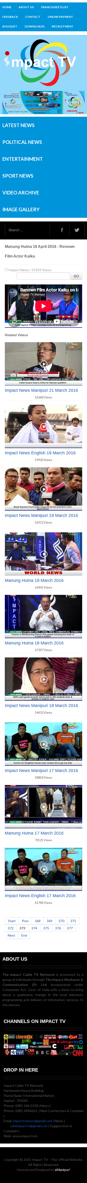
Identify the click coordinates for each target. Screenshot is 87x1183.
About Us (26, 7)
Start (12, 921)
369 (49, 921)
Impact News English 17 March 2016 (40, 895)
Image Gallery (21, 209)
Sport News (17, 176)
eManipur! (62, 1170)
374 (34, 928)
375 (46, 928)
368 (38, 921)
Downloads (34, 26)
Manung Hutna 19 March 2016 (34, 580)
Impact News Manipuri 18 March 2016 (41, 705)
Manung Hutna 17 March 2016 (34, 833)
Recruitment (62, 26)
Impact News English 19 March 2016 (40, 452)
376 (58, 928)
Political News (22, 142)
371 (73, 921)
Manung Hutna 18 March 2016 (34, 643)
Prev (25, 921)
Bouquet (9, 26)
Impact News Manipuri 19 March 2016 (41, 515)
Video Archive (20, 192)
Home (6, 7)
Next (11, 935)
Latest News (18, 125)
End (24, 935)
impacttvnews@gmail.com (32, 1121)
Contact (32, 17)
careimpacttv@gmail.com (29, 1126)
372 (11, 928)
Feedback (10, 17)
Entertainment (22, 159)
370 (61, 921)
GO (76, 276)
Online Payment (60, 17)
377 (70, 928)
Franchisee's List (55, 7)
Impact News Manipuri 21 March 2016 (41, 390)
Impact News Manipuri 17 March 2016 (41, 770)
